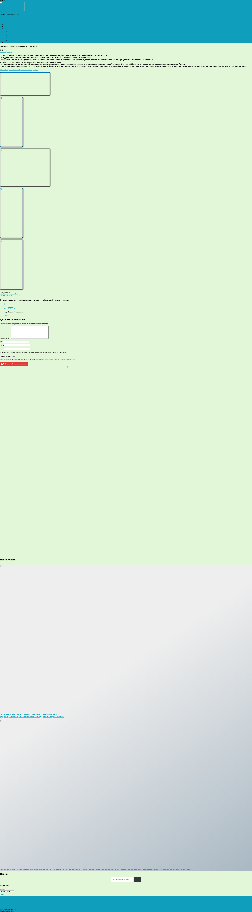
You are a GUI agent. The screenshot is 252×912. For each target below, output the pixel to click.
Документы (12, 30)
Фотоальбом (8, 26)
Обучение (11, 33)
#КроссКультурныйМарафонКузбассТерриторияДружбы (19, 70)
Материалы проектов (15, 35)
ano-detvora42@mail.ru (18, 1)
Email (2, 345)
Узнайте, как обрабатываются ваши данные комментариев (55, 359)
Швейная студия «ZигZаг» (9, 294)
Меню (2, 18)
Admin (10, 307)
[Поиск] (137, 879)
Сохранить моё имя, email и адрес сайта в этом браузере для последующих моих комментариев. (34, 352)
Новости (7, 23)
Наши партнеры (13, 37)
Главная (6, 21)
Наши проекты (9, 24)
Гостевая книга (9, 42)
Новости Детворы (6, 52)
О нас (6, 28)
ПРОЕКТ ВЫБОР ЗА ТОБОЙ (10, 296)
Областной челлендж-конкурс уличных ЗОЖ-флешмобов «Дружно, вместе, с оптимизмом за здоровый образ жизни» (32, 715)
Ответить (7, 315)
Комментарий (5, 338)
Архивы (3, 889)
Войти (2, 895)
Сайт (1, 349)
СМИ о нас (11, 39)
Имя (1, 341)
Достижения (12, 32)
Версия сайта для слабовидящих (16, 364)
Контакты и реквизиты (15, 40)
